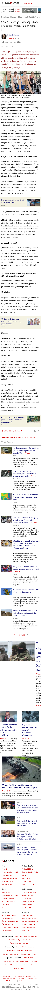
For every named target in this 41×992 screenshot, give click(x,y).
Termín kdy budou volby (10, 878)
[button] (20, 82)
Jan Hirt (24, 875)
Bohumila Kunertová (13, 35)
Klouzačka (28, 950)
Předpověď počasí (30, 936)
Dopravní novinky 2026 (30, 921)
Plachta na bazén (28, 947)
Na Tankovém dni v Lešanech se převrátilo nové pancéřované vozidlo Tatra (26, 450)
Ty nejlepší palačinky (29, 892)
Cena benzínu (26, 940)
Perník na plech (27, 907)
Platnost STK (26, 930)
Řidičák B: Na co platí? (29, 924)
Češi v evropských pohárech (19, 943)
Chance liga (6, 892)
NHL (3, 907)
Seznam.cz (28, 3)
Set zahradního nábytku (11, 954)
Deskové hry (9, 965)
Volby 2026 (5, 869)
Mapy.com (19, 936)
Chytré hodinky (29, 965)
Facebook (6, 976)
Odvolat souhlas (11, 981)
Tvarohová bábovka (28, 901)
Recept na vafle (27, 904)
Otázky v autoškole (28, 927)
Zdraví (3, 205)
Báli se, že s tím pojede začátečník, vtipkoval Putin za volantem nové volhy (25, 473)
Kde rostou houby (14, 940)
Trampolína (11, 950)
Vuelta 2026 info (27, 869)
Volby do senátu (7, 881)
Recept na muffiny (28, 895)
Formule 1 (5, 904)
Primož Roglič (26, 881)
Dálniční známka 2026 (29, 918)
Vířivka (34, 954)
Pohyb (26, 437)
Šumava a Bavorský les (10, 921)
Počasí (15, 502)
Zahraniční (16, 479)
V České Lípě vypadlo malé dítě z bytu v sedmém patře (26, 590)
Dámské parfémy (22, 961)
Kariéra (28, 976)
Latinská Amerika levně (10, 927)
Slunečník (20, 950)
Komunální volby (7, 884)
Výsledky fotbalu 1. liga (10, 895)
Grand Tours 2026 (28, 884)
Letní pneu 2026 (27, 915)
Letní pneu (33, 961)
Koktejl (15, 551)
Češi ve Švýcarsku (8, 924)
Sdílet (14, 42)
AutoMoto (16, 525)
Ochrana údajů (32, 979)
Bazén (18, 947)
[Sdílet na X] (39, 431)
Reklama (21, 976)
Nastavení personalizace (27, 981)
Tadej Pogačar (27, 878)
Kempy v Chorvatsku (9, 915)
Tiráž (34, 976)
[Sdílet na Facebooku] (35, 431)
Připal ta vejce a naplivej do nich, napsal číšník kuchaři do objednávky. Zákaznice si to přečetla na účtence (26, 544)
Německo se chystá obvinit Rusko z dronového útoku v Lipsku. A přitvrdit (8, 729)
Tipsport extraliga (8, 898)
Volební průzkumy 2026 (10, 872)
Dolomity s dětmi (7, 930)
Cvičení (19, 437)
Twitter (14, 976)
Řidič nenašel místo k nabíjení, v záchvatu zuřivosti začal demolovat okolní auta (25, 520)
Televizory (18, 965)
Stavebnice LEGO (8, 961)
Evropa (15, 618)
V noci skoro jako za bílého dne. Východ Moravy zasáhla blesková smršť (26, 497)
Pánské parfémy (19, 968)
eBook (6, 42)
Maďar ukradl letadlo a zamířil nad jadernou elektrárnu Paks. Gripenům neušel (25, 613)
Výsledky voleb (7, 875)
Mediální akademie (8, 979)
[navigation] (2, 3)
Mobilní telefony (28, 958)
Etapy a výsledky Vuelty (30, 872)
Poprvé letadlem (7, 918)
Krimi (14, 456)
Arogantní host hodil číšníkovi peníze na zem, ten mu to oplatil (26, 567)
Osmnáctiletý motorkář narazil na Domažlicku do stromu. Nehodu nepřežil (20, 786)
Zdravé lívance (27, 898)
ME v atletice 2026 (8, 901)
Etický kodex (21, 979)
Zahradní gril (25, 954)
